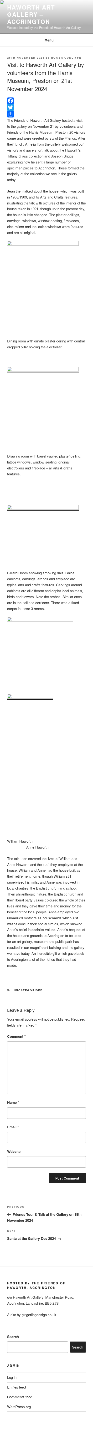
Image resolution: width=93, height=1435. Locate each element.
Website (14, 1151)
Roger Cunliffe (66, 57)
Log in (11, 1377)
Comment (16, 1036)
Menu (49, 40)
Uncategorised (28, 990)
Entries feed (16, 1386)
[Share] (46, 114)
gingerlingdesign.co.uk (39, 1314)
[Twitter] (46, 107)
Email (13, 1127)
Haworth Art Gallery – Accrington (31, 14)
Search (13, 1336)
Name (13, 1102)
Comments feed (19, 1396)
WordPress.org (19, 1406)
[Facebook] (46, 100)
